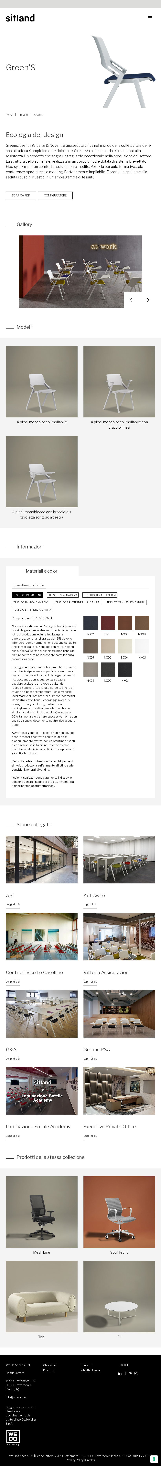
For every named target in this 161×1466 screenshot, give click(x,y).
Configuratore (55, 195)
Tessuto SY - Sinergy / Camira (32, 609)
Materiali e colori (42, 571)
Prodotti (23, 114)
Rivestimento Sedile (29, 585)
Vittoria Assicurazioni (106, 972)
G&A (11, 1049)
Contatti (85, 1365)
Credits (90, 1460)
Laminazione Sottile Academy (38, 1126)
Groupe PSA (96, 1049)
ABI (10, 895)
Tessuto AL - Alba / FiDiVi (100, 595)
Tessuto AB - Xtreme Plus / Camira (77, 602)
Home (9, 114)
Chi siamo (49, 1365)
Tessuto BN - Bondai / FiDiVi (31, 602)
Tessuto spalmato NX (27, 595)
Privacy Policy (74, 1460)
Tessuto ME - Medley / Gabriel (126, 602)
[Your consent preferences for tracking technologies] (154, 1459)
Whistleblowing (90, 1370)
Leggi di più (13, 904)
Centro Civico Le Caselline (34, 972)
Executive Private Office (109, 1126)
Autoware (94, 895)
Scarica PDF (21, 195)
